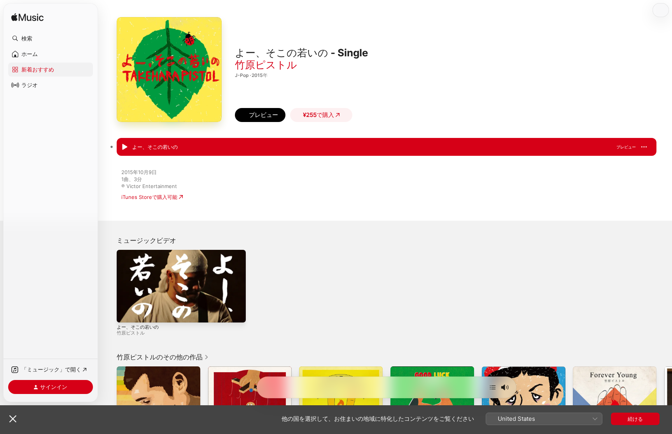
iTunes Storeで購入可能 (149, 197)
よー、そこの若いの (138, 327)
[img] (27, 17)
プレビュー (626, 147)
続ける (635, 419)
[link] (163, 357)
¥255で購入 (318, 115)
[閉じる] (12, 418)
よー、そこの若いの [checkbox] (155, 147)
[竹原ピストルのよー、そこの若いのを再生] (124, 147)
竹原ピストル (266, 65)
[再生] (126, 313)
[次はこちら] (492, 387)
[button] (51, 38)
